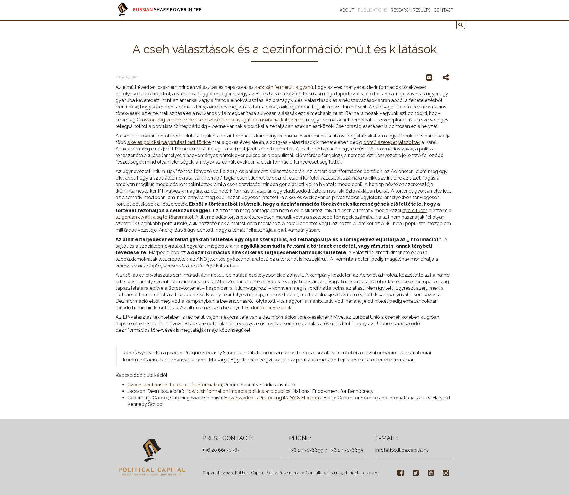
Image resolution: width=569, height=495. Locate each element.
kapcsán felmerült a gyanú (284, 87)
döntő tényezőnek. (271, 307)
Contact (443, 10)
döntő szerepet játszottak (391, 142)
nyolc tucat (414, 210)
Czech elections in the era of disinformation (174, 384)
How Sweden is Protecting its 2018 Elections (272, 398)
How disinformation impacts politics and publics (237, 391)
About (347, 10)
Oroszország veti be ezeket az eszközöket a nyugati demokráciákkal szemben (223, 120)
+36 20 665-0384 (221, 450)
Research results (410, 10)
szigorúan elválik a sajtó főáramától (154, 217)
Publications (372, 10)
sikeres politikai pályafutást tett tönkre (169, 142)
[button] (460, 25)
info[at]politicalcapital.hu (402, 450)
